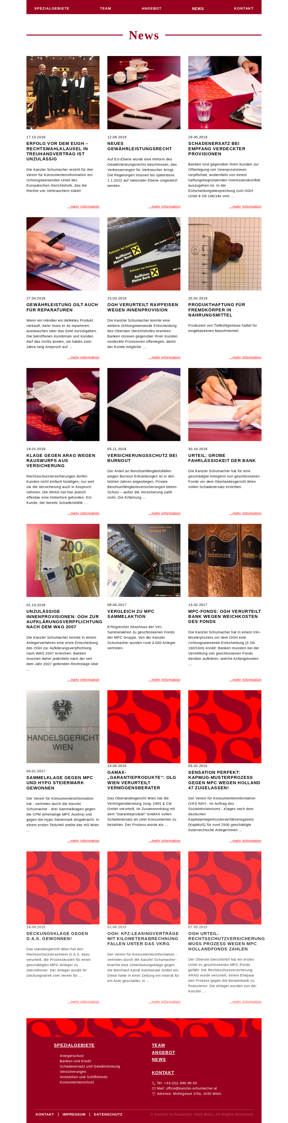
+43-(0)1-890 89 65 (180, 1083)
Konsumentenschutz (77, 1082)
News (198, 8)
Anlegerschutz (72, 1056)
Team (105, 8)
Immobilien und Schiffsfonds (84, 1077)
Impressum (74, 1114)
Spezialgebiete (52, 8)
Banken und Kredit (75, 1061)
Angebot (152, 8)
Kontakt (244, 8)
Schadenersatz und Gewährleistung (90, 1066)
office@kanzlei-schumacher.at (191, 1088)
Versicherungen (73, 1072)
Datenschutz (108, 1114)
